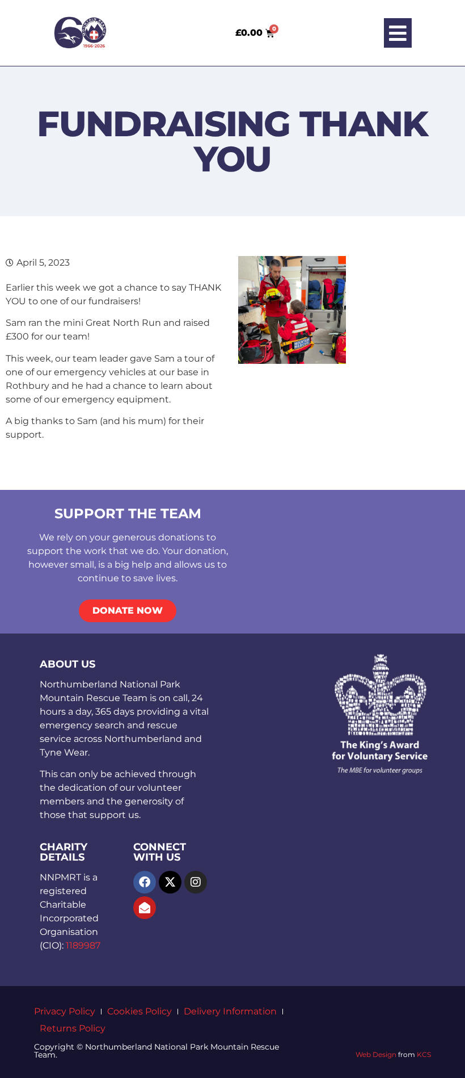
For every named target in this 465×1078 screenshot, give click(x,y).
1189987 (83, 945)
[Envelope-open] (144, 907)
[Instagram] (195, 882)
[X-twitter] (170, 882)
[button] (398, 33)
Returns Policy (72, 1028)
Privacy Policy (64, 1011)
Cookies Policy (139, 1011)
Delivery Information (230, 1011)
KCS (424, 1054)
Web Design (376, 1054)
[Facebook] (144, 882)
